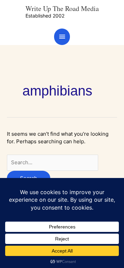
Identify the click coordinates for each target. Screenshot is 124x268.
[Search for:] (52, 162)
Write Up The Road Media (62, 8)
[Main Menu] (62, 37)
